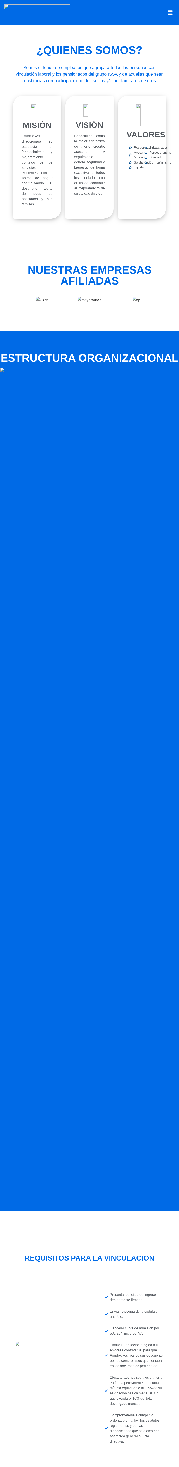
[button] (170, 12)
